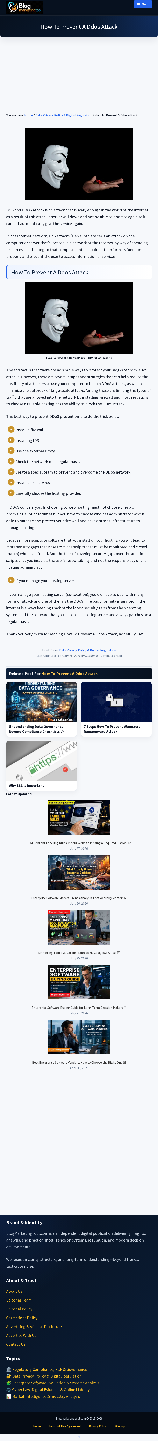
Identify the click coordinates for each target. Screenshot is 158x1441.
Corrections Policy (21, 1317)
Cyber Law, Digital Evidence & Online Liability (51, 1389)
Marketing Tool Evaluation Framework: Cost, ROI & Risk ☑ (79, 953)
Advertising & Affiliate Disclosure (34, 1326)
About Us (14, 1291)
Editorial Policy (19, 1308)
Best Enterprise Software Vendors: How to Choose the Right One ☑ (79, 1062)
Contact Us (15, 1344)
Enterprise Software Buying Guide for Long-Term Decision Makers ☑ (79, 1007)
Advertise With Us (21, 1335)
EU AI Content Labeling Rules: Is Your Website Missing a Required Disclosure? (79, 843)
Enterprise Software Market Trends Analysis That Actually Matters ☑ (79, 898)
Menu (145, 4)
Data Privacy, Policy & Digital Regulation (87, 650)
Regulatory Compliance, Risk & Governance (49, 1369)
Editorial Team (19, 1300)
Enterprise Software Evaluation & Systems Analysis (55, 1382)
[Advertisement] (79, 70)
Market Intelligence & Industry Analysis (46, 1396)
